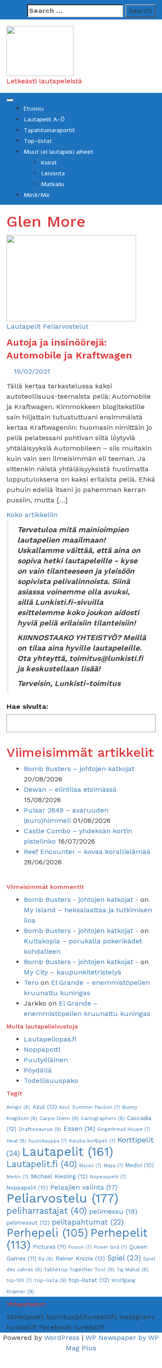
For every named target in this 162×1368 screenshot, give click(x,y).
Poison (80, 1247)
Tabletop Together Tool (79, 1269)
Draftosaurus (40, 1129)
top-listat (89, 1279)
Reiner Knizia (80, 1258)
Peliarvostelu (62, 1198)
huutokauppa (48, 1141)
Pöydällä (38, 1070)
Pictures (49, 1247)
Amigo (18, 1107)
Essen (79, 1129)
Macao (90, 1165)
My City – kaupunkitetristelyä (72, 972)
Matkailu (52, 184)
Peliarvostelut (66, 326)
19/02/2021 (32, 371)
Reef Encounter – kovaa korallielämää (87, 851)
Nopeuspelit (108, 1177)
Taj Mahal (133, 1269)
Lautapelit (23, 326)
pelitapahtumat (88, 1222)
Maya (113, 1165)
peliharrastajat (46, 1211)
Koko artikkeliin (31, 515)
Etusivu (34, 109)
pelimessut (28, 1222)
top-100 (19, 1280)
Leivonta (53, 173)
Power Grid (110, 1247)
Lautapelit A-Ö (44, 119)
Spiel (124, 1258)
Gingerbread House (123, 1129)
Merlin (17, 1177)
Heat (16, 1141)
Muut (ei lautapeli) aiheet (58, 152)
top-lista (50, 1280)
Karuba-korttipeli (92, 1141)
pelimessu (113, 1211)
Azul (44, 1106)
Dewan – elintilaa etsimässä (70, 789)
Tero (31, 982)
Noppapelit (27, 1187)
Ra (45, 1259)
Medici (139, 1165)
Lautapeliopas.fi (50, 1039)
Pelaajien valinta (84, 1187)
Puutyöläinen (46, 1060)
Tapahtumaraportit (49, 130)
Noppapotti (42, 1049)
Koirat (49, 163)
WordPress (61, 1337)
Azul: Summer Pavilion (89, 1107)
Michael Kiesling (59, 1176)
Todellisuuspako (51, 1080)
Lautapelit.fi (41, 1164)
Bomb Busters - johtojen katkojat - (81, 899)
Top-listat (38, 141)
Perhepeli (47, 1232)
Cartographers (103, 1118)
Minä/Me (37, 195)
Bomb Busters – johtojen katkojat (79, 769)
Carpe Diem (59, 1118)
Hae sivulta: (27, 706)
